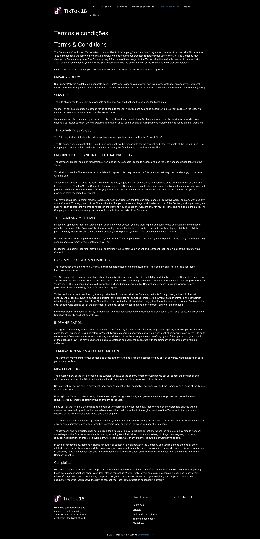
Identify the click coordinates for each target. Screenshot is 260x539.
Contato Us (95, 15)
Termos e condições (169, 6)
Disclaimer (138, 523)
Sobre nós (122, 6)
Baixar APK (106, 6)
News (187, 6)
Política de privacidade (143, 6)
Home (93, 6)
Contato (137, 509)
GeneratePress (146, 534)
